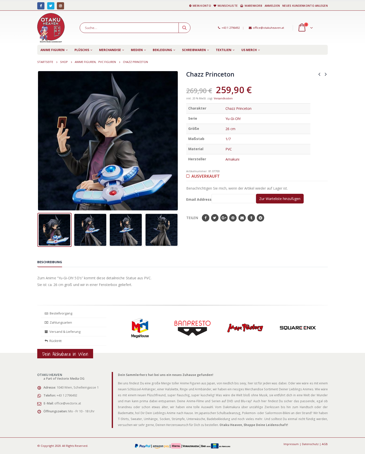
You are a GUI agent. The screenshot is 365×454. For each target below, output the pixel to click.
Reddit (260, 218)
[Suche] (184, 28)
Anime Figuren (52, 50)
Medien (137, 50)
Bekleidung (162, 50)
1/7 (228, 139)
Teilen (192, 217)
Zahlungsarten (61, 322)
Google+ (224, 218)
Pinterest (233, 218)
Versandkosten (223, 98)
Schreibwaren (194, 50)
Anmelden (272, 5)
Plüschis (81, 50)
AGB (325, 444)
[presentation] (41, 140)
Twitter (215, 218)
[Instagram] (60, 5)
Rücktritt (55, 341)
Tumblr (251, 218)
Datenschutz (310, 444)
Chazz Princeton (238, 108)
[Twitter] (50, 5)
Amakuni (232, 159)
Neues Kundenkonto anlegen (305, 5)
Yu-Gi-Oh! (233, 118)
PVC (228, 149)
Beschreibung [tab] (49, 262)
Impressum (291, 444)
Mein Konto (202, 5)
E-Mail (242, 218)
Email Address (199, 199)
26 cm (230, 128)
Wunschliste (228, 5)
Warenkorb (253, 5)
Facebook (205, 218)
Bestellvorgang (60, 313)
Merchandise (110, 50)
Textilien (223, 50)
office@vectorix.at (67, 403)
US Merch (249, 50)
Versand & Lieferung (64, 331)
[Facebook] (40, 5)
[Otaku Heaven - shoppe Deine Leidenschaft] (51, 27)
